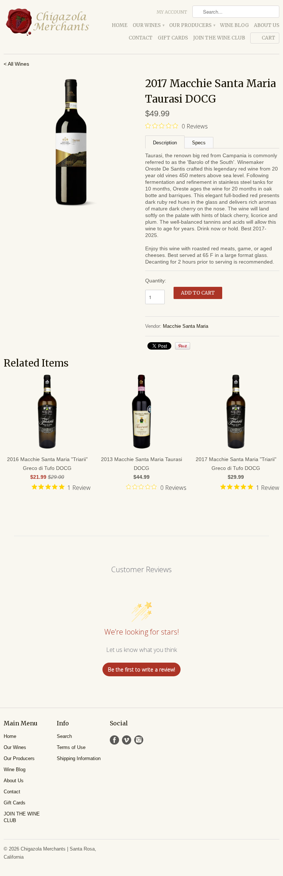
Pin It (182, 346)
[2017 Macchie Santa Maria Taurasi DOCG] (71, 143)
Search (64, 736)
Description (165, 142)
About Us (266, 25)
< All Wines (16, 64)
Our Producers (192, 25)
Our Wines (148, 25)
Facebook (114, 740)
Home (119, 25)
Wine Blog (234, 25)
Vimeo (126, 740)
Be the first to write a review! (141, 669)
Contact (141, 38)
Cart (268, 38)
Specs (199, 142)
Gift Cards (173, 38)
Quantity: (155, 281)
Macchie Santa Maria (185, 326)
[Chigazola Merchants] (47, 22)
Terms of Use (71, 747)
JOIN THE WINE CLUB (219, 38)
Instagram (138, 740)
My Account (172, 12)
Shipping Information (79, 758)
